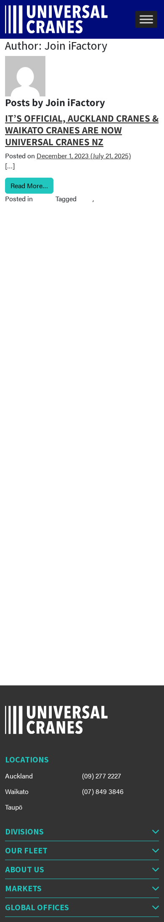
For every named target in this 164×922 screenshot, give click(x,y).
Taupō (13, 807)
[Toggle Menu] (146, 19)
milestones (111, 198)
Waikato (17, 791)
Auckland (19, 776)
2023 (85, 198)
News (42, 198)
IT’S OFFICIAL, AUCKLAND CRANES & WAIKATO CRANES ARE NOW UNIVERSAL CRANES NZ (82, 130)
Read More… (32, 185)
